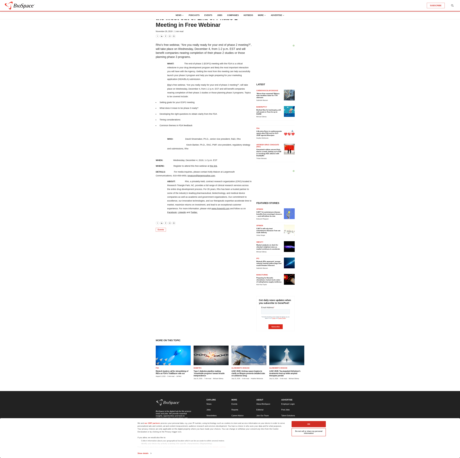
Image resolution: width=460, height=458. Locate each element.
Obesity (259, 242)
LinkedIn (182, 212)
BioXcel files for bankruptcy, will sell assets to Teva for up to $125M (268, 112)
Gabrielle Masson (262, 100)
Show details (143, 453)
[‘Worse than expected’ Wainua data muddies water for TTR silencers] (289, 95)
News (178, 15)
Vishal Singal (260, 235)
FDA (257, 128)
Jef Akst (178, 376)
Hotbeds (248, 15)
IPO (257, 258)
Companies (233, 15)
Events (208, 15)
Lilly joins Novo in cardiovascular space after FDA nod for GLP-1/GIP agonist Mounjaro (269, 133)
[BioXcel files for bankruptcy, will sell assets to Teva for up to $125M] (289, 111)
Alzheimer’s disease (240, 368)
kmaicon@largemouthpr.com (201, 175)
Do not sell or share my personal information (308, 432)
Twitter (194, 212)
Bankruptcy (261, 107)
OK (308, 424)
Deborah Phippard (262, 219)
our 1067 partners (152, 423)
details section (219, 447)
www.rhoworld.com (220, 208)
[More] (183, 15)
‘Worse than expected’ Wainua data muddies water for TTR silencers (267, 96)
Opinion (259, 209)
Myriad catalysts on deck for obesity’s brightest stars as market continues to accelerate (268, 247)
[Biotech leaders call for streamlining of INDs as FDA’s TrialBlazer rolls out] (173, 355)
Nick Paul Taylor (261, 284)
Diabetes (197, 368)
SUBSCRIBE (436, 6)
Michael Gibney (261, 117)
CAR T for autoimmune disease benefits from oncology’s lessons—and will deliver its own (269, 214)
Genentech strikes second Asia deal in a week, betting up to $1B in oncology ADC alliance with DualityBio (268, 152)
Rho (169, 85)
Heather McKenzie (262, 138)
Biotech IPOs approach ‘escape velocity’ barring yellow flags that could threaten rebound (269, 263)
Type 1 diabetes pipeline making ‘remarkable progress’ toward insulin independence (209, 373)
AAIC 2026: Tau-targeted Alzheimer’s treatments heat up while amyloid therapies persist (284, 373)
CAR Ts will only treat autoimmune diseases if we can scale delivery (268, 231)
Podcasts (194, 15)
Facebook (172, 212)
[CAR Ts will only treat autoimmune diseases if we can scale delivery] (289, 230)
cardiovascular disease (267, 90)
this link (213, 166)
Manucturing (262, 275)
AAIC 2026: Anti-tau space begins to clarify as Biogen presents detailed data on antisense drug (248, 373)
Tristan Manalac (261, 158)
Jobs (219, 15)
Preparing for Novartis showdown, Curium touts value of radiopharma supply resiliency (268, 280)
